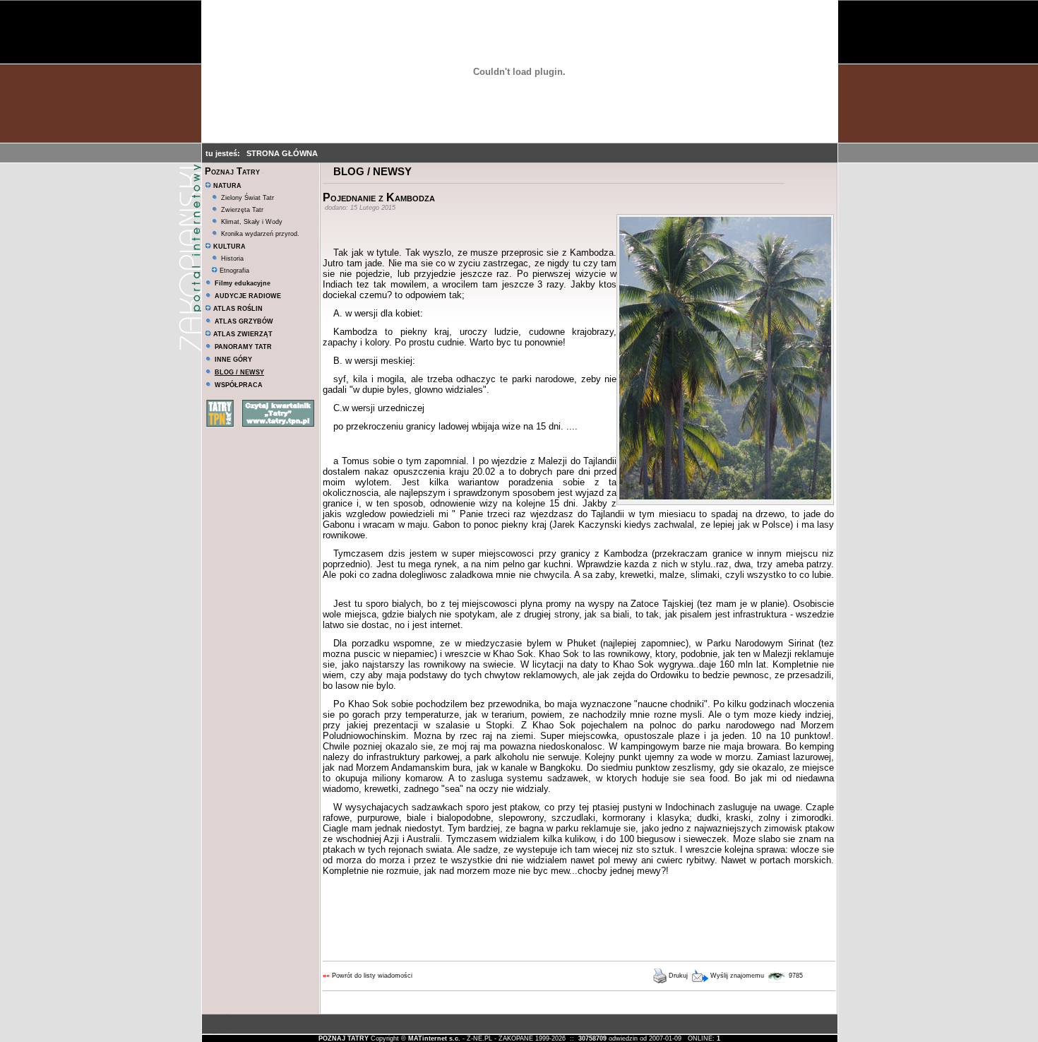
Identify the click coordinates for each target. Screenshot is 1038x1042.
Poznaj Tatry (232, 171)
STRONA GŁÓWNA (282, 153)
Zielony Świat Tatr (247, 197)
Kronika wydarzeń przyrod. (260, 233)
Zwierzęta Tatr (242, 209)
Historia (232, 258)
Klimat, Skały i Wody (251, 221)
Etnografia (233, 270)
